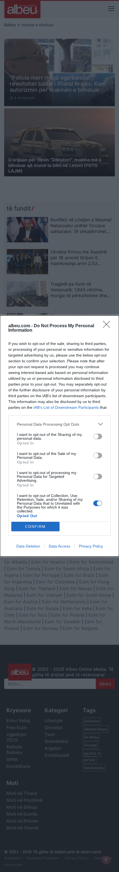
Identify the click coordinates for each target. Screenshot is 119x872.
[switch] (97, 436)
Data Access (59, 546)
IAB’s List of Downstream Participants (66, 407)
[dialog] (59, 436)
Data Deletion (28, 546)
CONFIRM (35, 527)
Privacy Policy (91, 546)
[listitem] (59, 424)
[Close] (108, 326)
